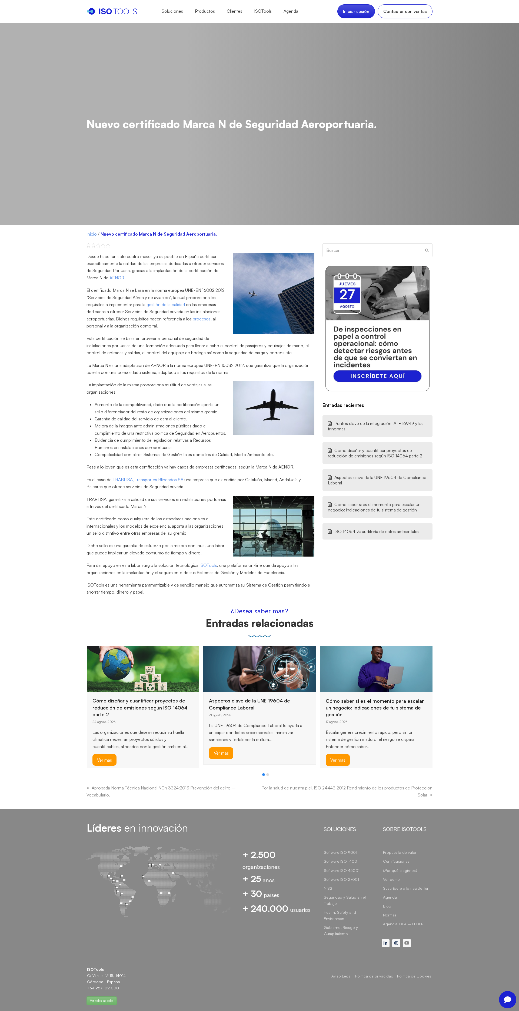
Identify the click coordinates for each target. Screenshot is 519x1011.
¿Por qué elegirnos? (400, 870)
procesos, (202, 319)
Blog (387, 906)
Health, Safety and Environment (340, 915)
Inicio (91, 234)
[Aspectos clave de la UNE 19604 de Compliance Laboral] (259, 668)
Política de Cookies (414, 976)
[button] (263, 774)
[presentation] (89, 776)
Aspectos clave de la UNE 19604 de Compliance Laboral (377, 480)
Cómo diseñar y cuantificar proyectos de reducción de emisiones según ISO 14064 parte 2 (375, 453)
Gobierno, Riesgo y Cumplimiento (341, 930)
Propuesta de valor (400, 852)
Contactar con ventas (405, 11)
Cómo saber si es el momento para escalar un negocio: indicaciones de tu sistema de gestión (374, 507)
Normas (390, 915)
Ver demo (391, 879)
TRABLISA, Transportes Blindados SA (148, 479)
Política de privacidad (374, 976)
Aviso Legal (341, 976)
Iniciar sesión (356, 11)
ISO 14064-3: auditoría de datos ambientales (376, 531)
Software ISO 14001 (341, 861)
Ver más (104, 759)
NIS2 (328, 888)
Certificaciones (396, 861)
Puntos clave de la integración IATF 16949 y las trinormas (375, 426)
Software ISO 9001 (340, 852)
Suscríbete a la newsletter (405, 888)
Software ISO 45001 (342, 870)
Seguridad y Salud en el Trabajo (345, 900)
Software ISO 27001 (341, 879)
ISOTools (207, 565)
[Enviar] (427, 250)
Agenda (390, 897)
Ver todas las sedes (101, 1001)
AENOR (116, 277)
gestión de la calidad (166, 304)
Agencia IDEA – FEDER (403, 924)
